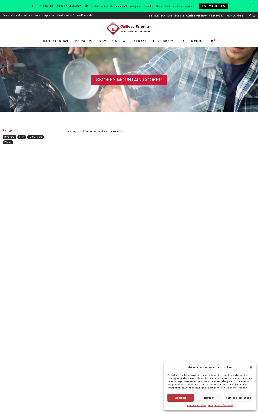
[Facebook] (250, 15)
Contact (197, 41)
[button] (251, 367)
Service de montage (113, 41)
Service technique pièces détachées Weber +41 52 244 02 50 (186, 15)
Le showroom (163, 41)
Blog (182, 41)
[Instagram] (254, 15)
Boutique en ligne (56, 41)
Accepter (180, 397)
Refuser (209, 397)
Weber (8, 142)
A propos (140, 41)
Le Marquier (35, 137)
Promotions (84, 41)
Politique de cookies (196, 405)
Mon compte (235, 15)
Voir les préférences (238, 397)
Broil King (9, 137)
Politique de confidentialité (220, 405)
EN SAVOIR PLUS (213, 6)
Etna (21, 137)
